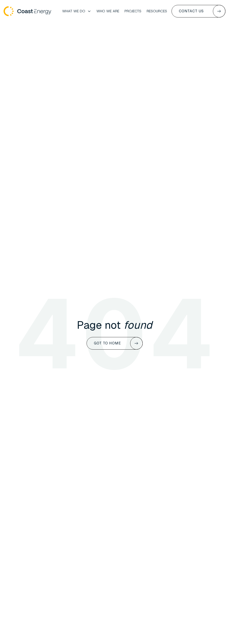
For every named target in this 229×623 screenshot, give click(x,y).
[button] (76, 11)
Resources (157, 11)
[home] (27, 11)
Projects (133, 11)
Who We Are (107, 11)
